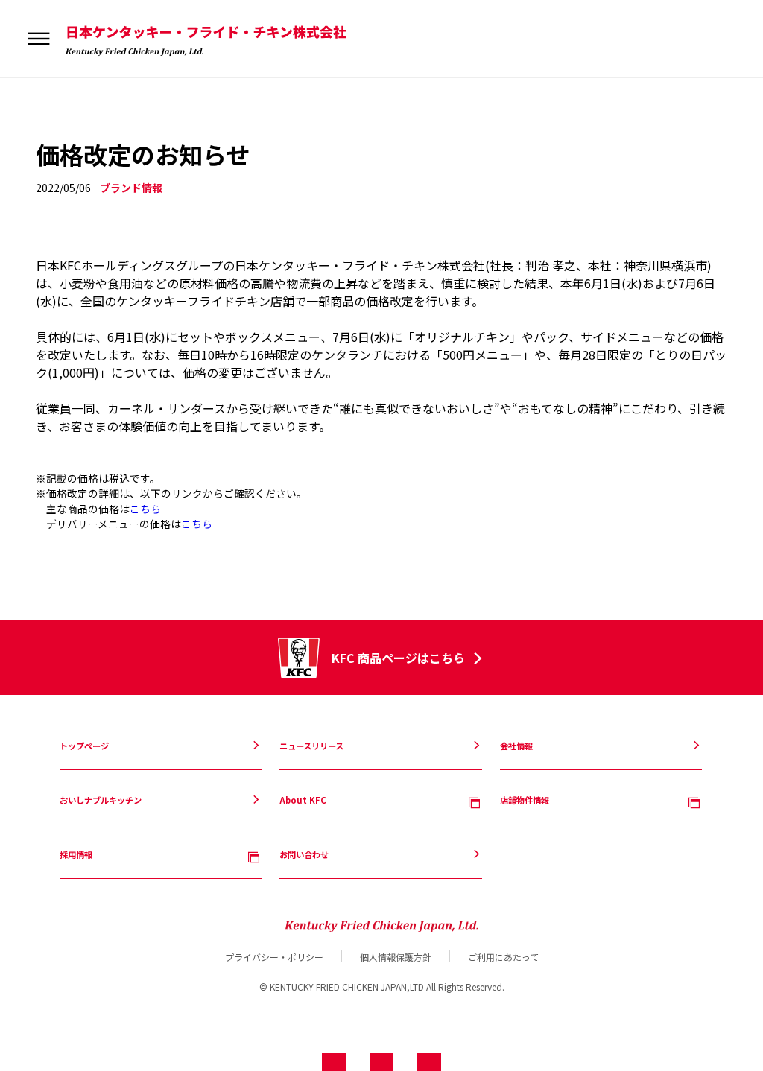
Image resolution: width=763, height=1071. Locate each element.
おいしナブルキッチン (89, 109)
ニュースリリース (80, 83)
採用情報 (64, 150)
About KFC (71, 123)
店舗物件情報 (72, 136)
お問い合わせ (72, 162)
